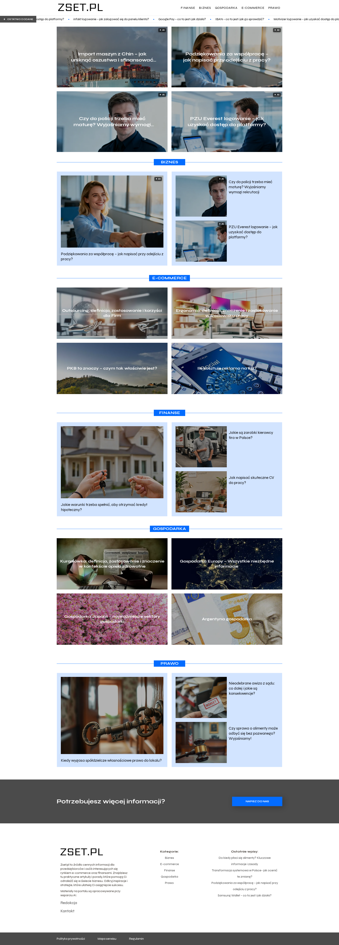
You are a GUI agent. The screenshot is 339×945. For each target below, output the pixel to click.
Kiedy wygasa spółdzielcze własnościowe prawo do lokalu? (111, 760)
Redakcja (68, 902)
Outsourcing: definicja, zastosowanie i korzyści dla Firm (112, 313)
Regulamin (136, 938)
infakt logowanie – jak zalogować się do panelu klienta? (50, 19)
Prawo (274, 8)
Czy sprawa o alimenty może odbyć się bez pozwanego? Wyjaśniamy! (253, 733)
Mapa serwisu (107, 938)
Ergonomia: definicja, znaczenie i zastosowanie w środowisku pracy (227, 313)
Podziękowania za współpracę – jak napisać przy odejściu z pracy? (227, 57)
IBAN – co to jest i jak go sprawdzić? (178, 19)
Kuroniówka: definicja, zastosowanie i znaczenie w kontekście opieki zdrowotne (112, 564)
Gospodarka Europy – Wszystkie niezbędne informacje (227, 564)
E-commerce (252, 8)
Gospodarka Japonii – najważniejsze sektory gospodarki (112, 619)
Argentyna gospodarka (227, 619)
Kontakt (67, 911)
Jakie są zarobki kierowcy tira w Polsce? (251, 435)
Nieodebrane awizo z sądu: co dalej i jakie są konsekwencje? (252, 688)
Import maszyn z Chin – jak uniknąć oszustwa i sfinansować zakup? (112, 57)
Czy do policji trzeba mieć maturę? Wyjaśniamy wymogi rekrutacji (112, 122)
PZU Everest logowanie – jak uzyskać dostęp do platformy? (227, 122)
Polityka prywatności (71, 938)
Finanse (188, 8)
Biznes (205, 8)
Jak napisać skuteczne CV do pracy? (251, 480)
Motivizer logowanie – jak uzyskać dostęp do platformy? (250, 19)
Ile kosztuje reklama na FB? (227, 368)
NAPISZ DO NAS (257, 801)
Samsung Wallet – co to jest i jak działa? (245, 895)
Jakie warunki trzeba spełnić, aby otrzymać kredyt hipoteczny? (104, 507)
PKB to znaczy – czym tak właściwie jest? (112, 368)
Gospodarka (226, 8)
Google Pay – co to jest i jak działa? (121, 19)
